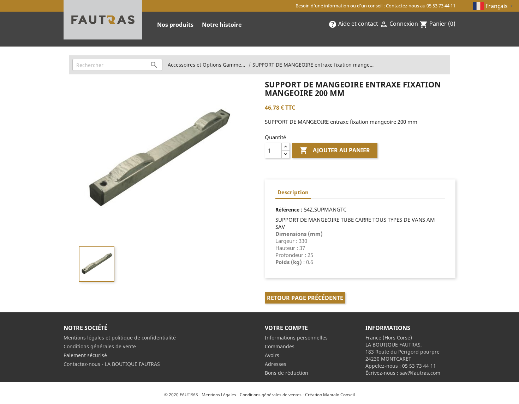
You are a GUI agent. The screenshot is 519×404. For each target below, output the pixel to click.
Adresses (275, 364)
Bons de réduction (286, 372)
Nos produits (175, 25)
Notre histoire (221, 25)
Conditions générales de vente (100, 346)
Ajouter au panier (334, 150)
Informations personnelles (296, 337)
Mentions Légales (219, 394)
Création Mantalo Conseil (330, 394)
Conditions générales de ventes (271, 394)
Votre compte (286, 328)
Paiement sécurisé (85, 355)
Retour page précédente (305, 298)
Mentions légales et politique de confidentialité (120, 337)
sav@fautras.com (420, 372)
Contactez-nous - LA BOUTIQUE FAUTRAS (112, 364)
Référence (287, 209)
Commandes (279, 346)
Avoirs (272, 355)
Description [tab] (293, 192)
